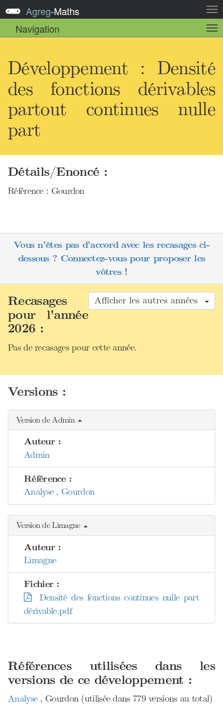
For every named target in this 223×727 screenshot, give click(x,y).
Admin (37, 454)
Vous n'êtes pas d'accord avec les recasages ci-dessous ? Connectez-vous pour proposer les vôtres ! (111, 258)
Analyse (24, 698)
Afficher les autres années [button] (149, 300)
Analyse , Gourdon (59, 491)
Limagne (40, 560)
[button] (111, 420)
